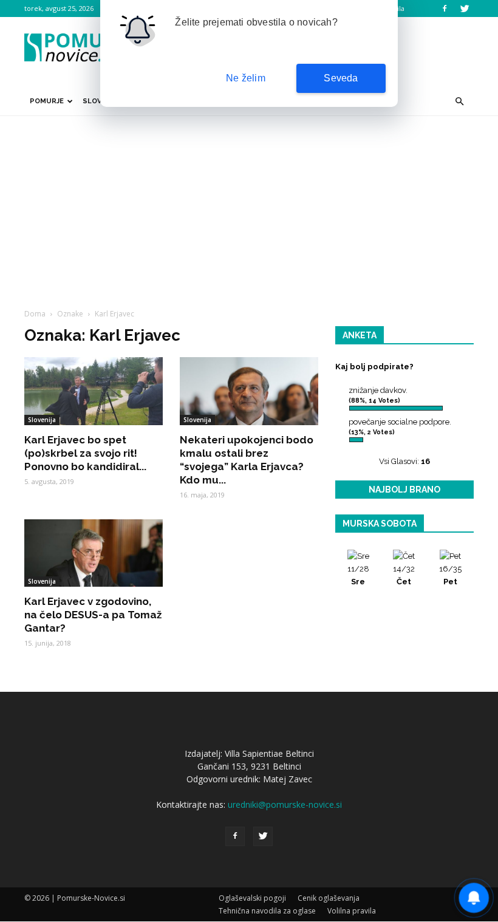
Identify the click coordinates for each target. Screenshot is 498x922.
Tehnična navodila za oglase (267, 911)
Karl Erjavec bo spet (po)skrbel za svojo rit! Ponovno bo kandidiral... (85, 453)
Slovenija (42, 419)
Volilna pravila (351, 911)
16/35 (450, 575)
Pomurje (47, 101)
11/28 (358, 575)
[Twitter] (464, 8)
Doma (35, 314)
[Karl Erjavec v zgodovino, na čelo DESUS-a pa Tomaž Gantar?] (93, 553)
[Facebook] (444, 8)
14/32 (404, 575)
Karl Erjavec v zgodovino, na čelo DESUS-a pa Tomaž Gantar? (93, 614)
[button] (459, 101)
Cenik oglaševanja (329, 898)
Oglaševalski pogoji (252, 898)
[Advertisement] (249, 207)
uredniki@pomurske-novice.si (285, 804)
